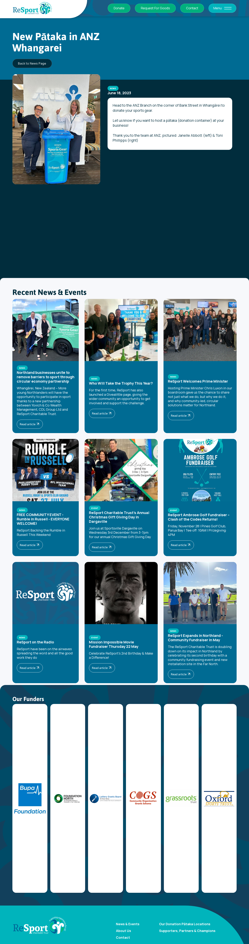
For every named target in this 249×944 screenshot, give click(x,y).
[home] (32, 8)
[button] (228, 8)
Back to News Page (32, 63)
